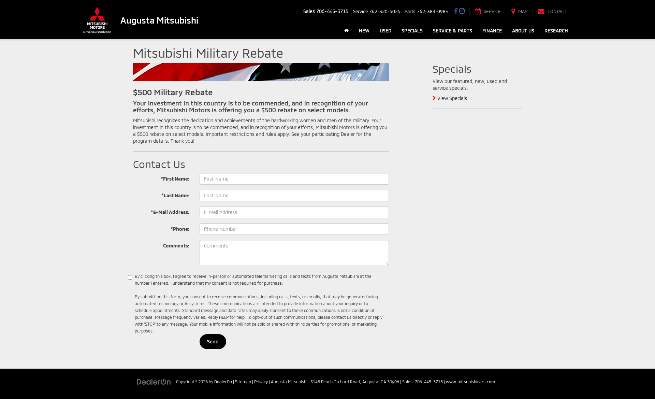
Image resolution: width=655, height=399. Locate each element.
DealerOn (223, 381)
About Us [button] (523, 30)
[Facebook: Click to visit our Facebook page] (456, 11)
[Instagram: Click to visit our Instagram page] (462, 11)
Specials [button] (412, 30)
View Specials (451, 98)
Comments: (176, 245)
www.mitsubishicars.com (470, 381)
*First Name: (175, 179)
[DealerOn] (153, 381)
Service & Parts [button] (452, 30)
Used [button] (385, 30)
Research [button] (556, 30)
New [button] (364, 30)
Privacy (261, 381)
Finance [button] (492, 30)
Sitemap (243, 381)
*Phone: (180, 229)
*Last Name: (175, 195)
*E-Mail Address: (170, 212)
